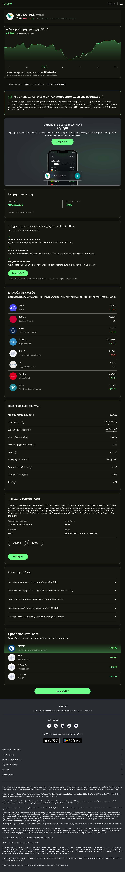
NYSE (35, 543)
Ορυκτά (17, 543)
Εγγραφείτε (9, 73)
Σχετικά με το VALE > (34, 84)
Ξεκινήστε (18, 556)
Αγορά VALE (62, 142)
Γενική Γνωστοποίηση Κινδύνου (12, 842)
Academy (73, 279)
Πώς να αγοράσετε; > (56, 84)
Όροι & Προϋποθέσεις (31, 842)
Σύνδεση (111, 3)
